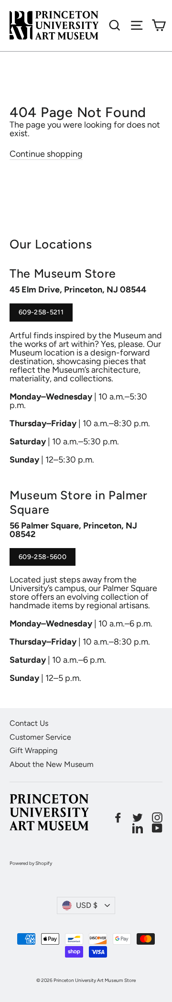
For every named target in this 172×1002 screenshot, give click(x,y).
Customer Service (40, 737)
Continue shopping (46, 154)
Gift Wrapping (33, 750)
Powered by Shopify (31, 863)
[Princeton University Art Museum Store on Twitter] (137, 817)
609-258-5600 (42, 559)
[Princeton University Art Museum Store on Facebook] (118, 817)
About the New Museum (52, 764)
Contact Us (29, 723)
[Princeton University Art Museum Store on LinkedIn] (137, 828)
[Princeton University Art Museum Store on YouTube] (157, 828)
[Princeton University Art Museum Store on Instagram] (157, 817)
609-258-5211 (41, 315)
